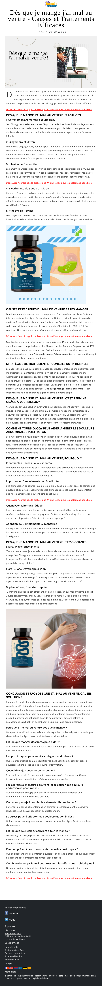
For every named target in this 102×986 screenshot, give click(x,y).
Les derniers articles (15, 939)
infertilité (28, 975)
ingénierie (37, 978)
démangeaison (87, 975)
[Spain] (29, 969)
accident (74, 975)
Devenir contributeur (15, 953)
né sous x (18, 975)
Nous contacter (12, 959)
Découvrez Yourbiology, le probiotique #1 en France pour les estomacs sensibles (49, 109)
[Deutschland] (25, 969)
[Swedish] (20, 969)
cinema (8, 975)
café (61, 975)
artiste (27, 978)
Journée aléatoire (13, 956)
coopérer (18, 978)
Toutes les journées (14, 950)
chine (45, 978)
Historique (10, 930)
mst (66, 975)
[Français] (7, 969)
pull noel (53, 975)
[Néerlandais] (16, 969)
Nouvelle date (11, 947)
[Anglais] (11, 969)
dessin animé (41, 975)
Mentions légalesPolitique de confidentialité (18, 934)
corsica (8, 978)
